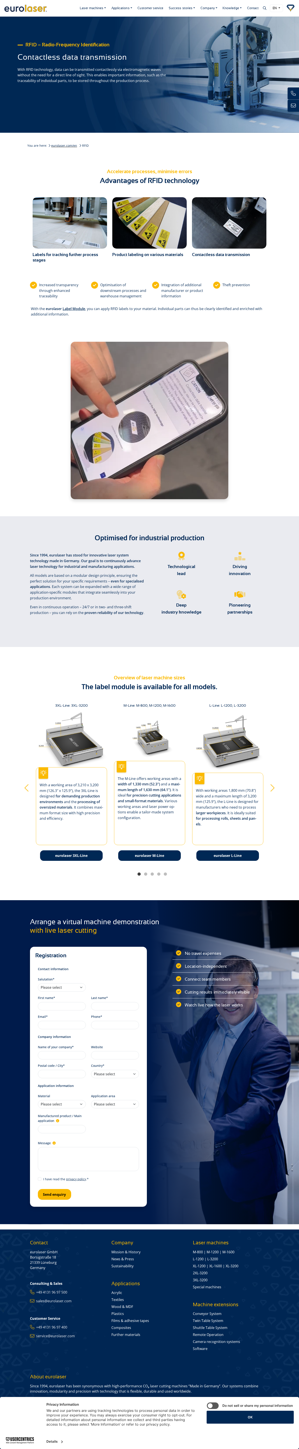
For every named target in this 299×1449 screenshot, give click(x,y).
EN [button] (275, 8)
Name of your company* (56, 1047)
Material (44, 1096)
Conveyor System (207, 1313)
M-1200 (213, 1252)
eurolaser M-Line (149, 855)
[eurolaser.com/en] (39, 8)
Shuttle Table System (210, 1327)
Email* (43, 1017)
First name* (46, 998)
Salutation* (46, 979)
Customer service (150, 8)
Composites (121, 1327)
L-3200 (212, 1259)
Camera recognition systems (216, 1341)
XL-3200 (232, 1266)
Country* (97, 1066)
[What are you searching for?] (264, 8)
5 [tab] (165, 874)
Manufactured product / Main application (60, 1118)
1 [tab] (139, 874)
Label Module (74, 308)
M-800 (198, 1252)
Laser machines (92, 8)
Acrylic (116, 1292)
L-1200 (198, 1259)
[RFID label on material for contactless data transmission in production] (229, 223)
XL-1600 (215, 1266)
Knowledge (231, 8)
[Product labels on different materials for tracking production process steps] (149, 223)
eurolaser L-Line (228, 855)
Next (272, 786)
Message (45, 1143)
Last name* (99, 998)
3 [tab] (152, 874)
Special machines (207, 1287)
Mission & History (126, 1252)
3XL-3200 (200, 1280)
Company (208, 8)
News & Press (122, 1259)
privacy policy (76, 1179)
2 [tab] (145, 874)
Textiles (117, 1299)
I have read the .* (66, 1179)
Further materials (125, 1334)
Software (200, 1348)
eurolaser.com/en (64, 145)
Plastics (117, 1313)
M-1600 (228, 1252)
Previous (26, 786)
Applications (120, 8)
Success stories (180, 8)
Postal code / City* (51, 1066)
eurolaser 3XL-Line (71, 855)
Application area (103, 1096)
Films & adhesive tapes (130, 1320)
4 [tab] (159, 874)
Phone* (96, 1017)
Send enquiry (54, 1194)
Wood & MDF (122, 1306)
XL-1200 (199, 1266)
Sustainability (122, 1266)
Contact (253, 8)
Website (97, 1047)
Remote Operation (208, 1334)
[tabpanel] (150, 786)
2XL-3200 (200, 1273)
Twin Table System (208, 1320)
